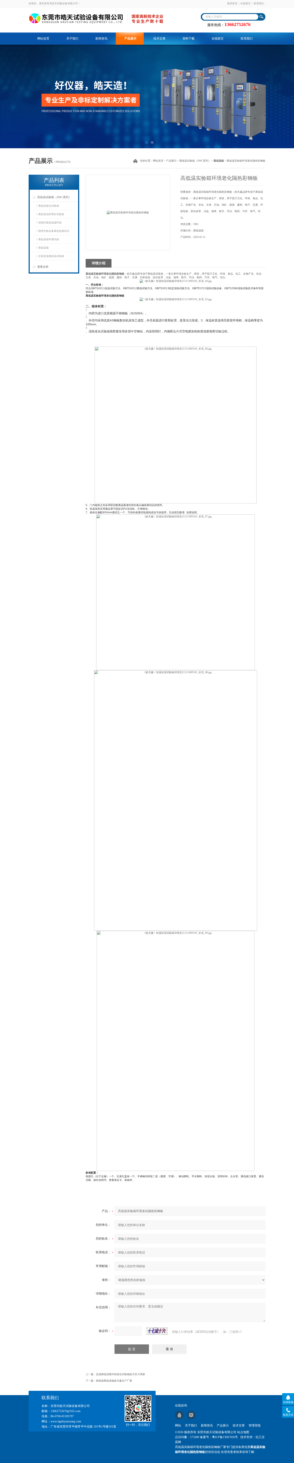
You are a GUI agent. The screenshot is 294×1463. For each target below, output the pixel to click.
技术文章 (159, 38)
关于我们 (72, 38)
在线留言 (245, 3)
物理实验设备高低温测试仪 (53, 230)
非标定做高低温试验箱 (51, 256)
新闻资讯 (101, 38)
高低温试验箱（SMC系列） (195, 160)
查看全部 (42, 266)
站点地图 (243, 1432)
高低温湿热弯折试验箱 (51, 214)
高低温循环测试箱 (48, 239)
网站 (178, 1425)
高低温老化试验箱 (48, 205)
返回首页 (232, 3)
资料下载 (189, 38)
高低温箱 (43, 247)
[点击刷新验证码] (157, 1331)
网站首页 (43, 38)
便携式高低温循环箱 (50, 222)
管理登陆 (255, 1425)
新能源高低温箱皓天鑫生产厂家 (114, 1380)
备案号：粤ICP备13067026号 (219, 1437)
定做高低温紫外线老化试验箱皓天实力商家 (120, 1374)
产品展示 (130, 38)
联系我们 (259, 3)
